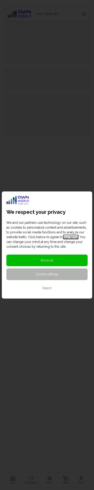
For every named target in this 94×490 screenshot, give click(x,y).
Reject (47, 288)
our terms (71, 237)
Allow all (47, 260)
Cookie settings (47, 274)
